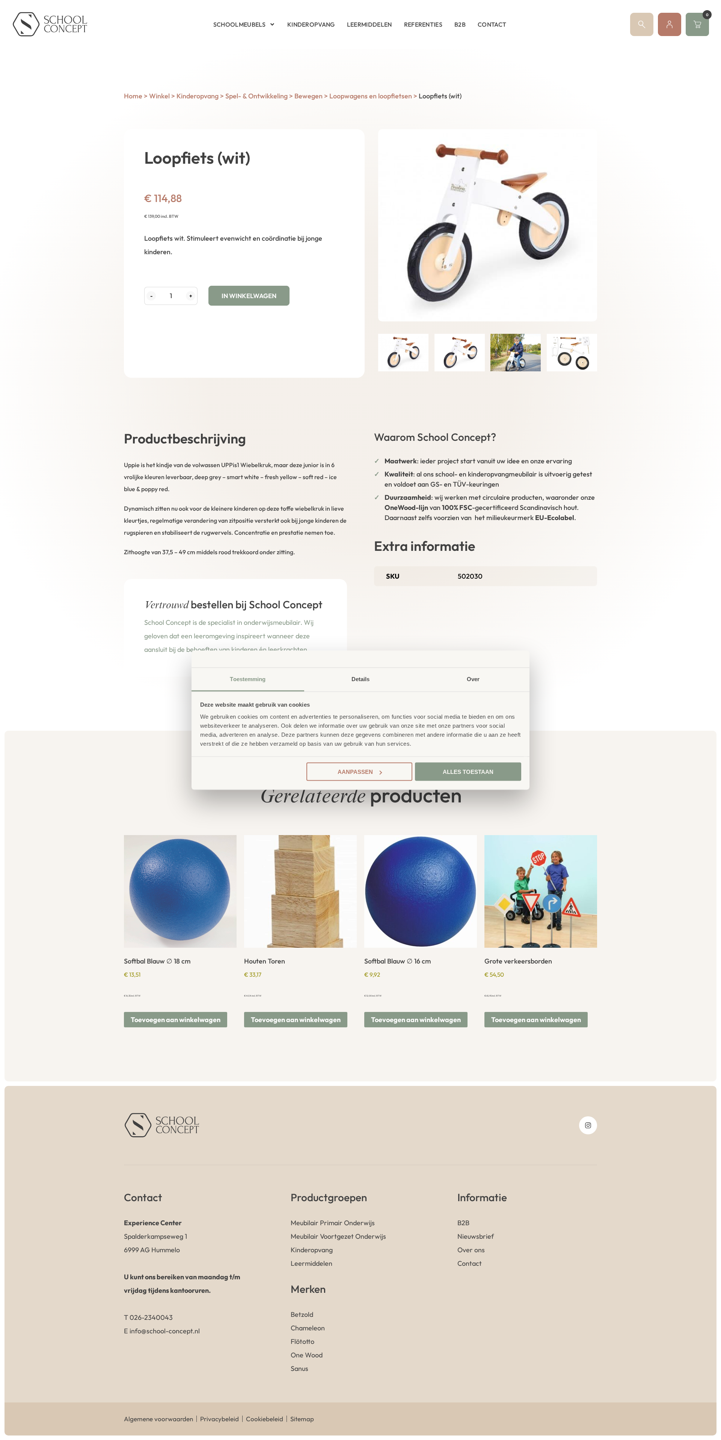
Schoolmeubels (239, 24)
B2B (460, 24)
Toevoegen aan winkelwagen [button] (175, 1019)
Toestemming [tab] (247, 679)
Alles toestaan (468, 772)
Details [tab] (360, 679)
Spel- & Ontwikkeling (256, 96)
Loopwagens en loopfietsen (370, 96)
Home (133, 96)
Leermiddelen (369, 24)
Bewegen (308, 96)
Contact (492, 24)
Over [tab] (473, 679)
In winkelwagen (249, 296)
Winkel (159, 96)
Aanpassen (355, 772)
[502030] (487, 225)
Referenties (423, 24)
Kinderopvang (311, 24)
